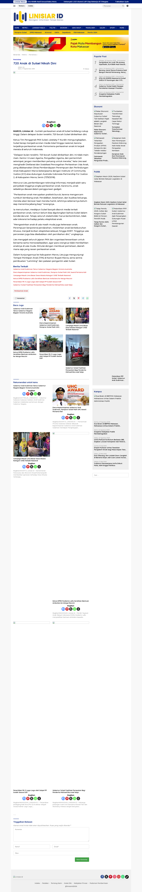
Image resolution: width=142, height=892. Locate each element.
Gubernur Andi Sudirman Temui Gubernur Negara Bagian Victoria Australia (42, 269)
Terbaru (22, 6)
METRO (25, 28)
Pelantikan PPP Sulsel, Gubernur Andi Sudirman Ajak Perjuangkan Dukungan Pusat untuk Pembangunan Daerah (119, 378)
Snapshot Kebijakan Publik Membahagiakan (109, 95)
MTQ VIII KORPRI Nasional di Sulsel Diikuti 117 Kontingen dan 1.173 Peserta (112, 79)
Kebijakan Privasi (80, 883)
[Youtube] (118, 877)
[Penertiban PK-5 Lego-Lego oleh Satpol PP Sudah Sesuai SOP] (51, 343)
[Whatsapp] (55, 125)
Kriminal (48, 32)
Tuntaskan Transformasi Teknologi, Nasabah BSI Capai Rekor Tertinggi (119, 129)
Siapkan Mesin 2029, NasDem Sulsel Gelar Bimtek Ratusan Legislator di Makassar (110, 203)
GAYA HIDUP (76, 28)
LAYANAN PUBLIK (38, 28)
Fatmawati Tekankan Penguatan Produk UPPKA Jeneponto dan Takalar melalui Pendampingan (101, 158)
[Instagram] (114, 877)
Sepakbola (66, 32)
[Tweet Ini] (74, 298)
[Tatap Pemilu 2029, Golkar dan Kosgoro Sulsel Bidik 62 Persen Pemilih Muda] (101, 213)
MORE (122, 28)
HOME (17, 28)
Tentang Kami (56, 883)
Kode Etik (68, 883)
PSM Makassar (79, 32)
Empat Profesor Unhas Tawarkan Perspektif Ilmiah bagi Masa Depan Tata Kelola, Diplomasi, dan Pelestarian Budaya (109, 449)
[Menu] (14, 6)
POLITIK (52, 28)
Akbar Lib (21, 67)
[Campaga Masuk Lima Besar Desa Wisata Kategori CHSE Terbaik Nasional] (77, 315)
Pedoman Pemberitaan (99, 883)
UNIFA (57, 32)
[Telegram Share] (83, 298)
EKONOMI (63, 28)
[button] (123, 6)
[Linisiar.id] (38, 17)
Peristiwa (17, 59)
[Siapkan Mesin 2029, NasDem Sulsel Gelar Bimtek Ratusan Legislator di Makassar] (110, 187)
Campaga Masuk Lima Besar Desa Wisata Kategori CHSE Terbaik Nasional (42, 275)
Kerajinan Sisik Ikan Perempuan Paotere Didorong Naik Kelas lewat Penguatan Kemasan (119, 156)
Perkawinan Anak (21, 291)
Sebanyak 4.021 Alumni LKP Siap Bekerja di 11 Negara (64, 2)
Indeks (30, 6)
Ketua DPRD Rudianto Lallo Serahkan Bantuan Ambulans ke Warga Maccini (42, 279)
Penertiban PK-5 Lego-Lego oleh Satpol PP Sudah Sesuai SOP (37, 282)
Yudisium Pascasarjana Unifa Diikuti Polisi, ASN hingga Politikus (108, 464)
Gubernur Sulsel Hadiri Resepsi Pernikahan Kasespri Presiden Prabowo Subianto (111, 87)
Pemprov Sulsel (21, 32)
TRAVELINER (90, 28)
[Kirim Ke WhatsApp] (87, 298)
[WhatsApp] (123, 877)
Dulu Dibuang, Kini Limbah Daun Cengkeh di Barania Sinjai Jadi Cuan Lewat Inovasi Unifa (110, 457)
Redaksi (45, 883)
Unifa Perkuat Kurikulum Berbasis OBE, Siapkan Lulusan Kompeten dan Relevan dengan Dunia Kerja (110, 441)
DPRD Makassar (36, 32)
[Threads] (58, 125)
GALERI (102, 28)
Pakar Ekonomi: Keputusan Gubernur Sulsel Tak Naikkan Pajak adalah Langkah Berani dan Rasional (101, 132)
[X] (51, 125)
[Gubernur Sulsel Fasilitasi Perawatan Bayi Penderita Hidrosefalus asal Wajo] (77, 350)
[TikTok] (127, 877)
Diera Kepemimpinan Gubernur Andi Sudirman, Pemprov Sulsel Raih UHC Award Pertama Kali (49, 272)
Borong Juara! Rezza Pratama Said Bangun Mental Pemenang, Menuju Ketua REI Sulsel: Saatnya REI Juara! (113, 71)
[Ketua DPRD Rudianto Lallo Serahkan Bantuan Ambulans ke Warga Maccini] (25, 342)
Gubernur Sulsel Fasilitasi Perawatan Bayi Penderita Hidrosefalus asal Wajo (42, 285)
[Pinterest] (47, 125)
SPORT (112, 28)
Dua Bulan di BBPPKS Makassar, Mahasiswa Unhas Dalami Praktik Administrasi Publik (107, 425)
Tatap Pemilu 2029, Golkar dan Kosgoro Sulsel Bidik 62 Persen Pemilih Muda (101, 224)
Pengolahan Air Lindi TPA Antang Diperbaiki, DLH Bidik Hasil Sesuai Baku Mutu (112, 63)
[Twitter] (106, 877)
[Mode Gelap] (127, 6)
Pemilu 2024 (92, 32)
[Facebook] (43, 125)
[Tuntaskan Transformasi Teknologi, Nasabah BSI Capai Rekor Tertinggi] (119, 117)
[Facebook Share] (69, 298)
